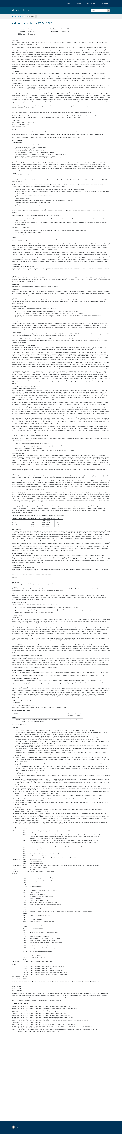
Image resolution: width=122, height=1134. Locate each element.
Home (69, 3)
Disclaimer (104, 3)
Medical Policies (19, 16)
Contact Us (79, 3)
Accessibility (91, 3)
